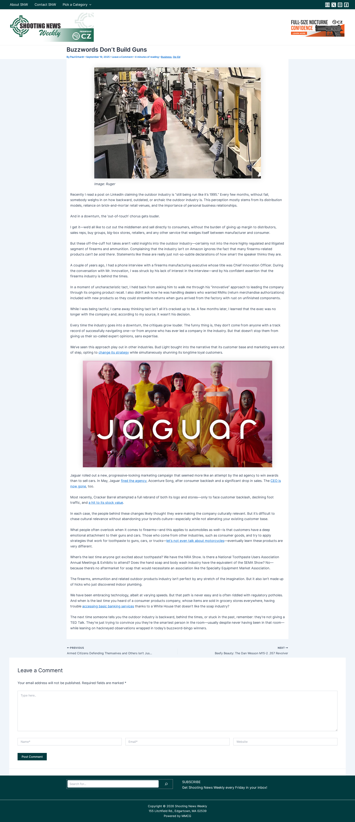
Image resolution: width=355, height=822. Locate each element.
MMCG (186, 816)
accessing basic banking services (108, 606)
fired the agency (133, 481)
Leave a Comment (122, 56)
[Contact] (327, 5)
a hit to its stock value (106, 502)
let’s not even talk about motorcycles (195, 541)
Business (166, 56)
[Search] (166, 784)
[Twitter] (334, 5)
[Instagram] (340, 5)
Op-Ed (176, 56)
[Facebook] (346, 5)
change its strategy (114, 352)
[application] (89, 4)
